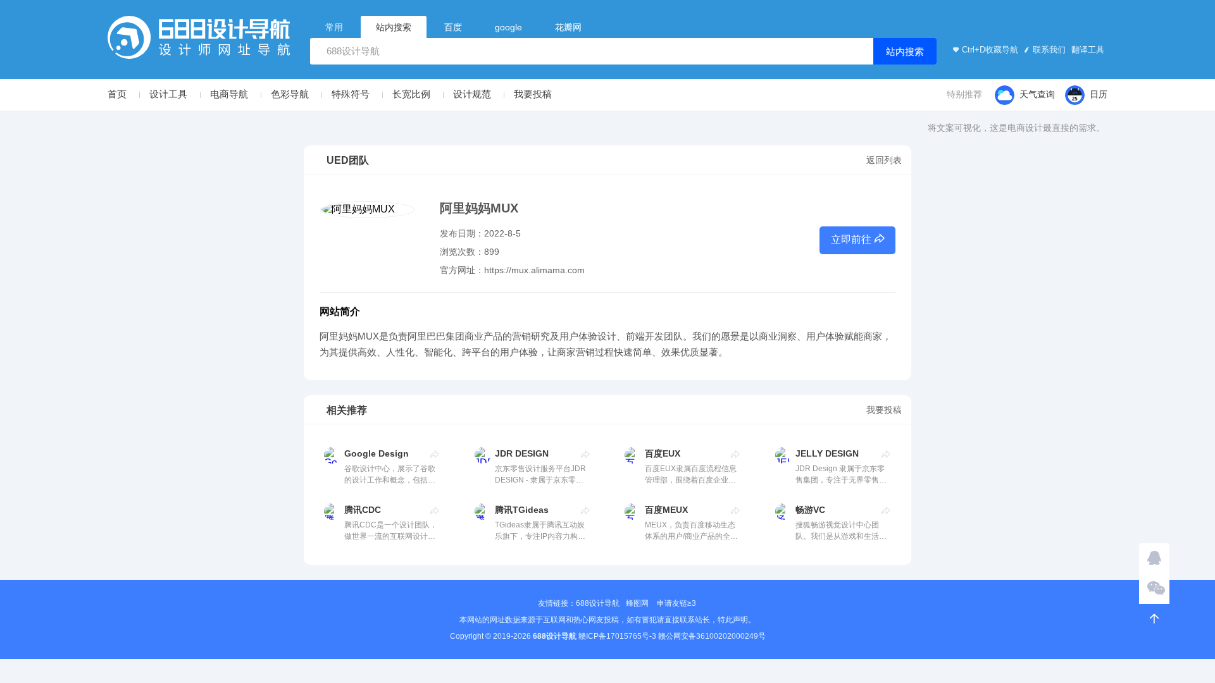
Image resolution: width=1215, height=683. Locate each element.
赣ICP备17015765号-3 (617, 636)
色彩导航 (290, 94)
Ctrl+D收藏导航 (990, 49)
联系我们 (1049, 49)
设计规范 (472, 94)
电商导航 (229, 94)
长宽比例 (411, 94)
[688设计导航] (199, 41)
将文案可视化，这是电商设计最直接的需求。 (1016, 128)
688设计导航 (598, 603)
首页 (117, 94)
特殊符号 (351, 94)
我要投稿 (533, 94)
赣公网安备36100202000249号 (712, 636)
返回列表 (884, 160)
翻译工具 (1086, 49)
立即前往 (851, 239)
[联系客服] (1154, 558)
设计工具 (168, 94)
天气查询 (1037, 94)
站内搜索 (905, 51)
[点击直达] (435, 454)
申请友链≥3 (676, 603)
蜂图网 (637, 603)
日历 (1098, 94)
